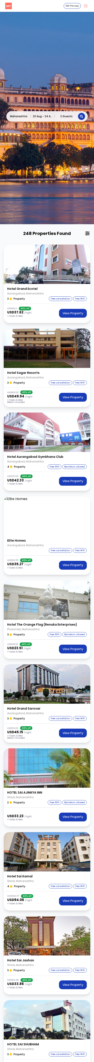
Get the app (72, 5)
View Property (73, 313)
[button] (47, 264)
